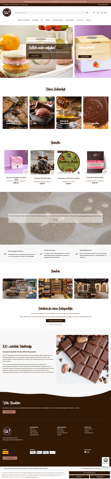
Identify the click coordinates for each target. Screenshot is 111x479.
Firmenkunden (88, 429)
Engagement (33, 430)
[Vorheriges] (3, 168)
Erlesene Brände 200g (42, 178)
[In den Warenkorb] (26, 172)
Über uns (32, 429)
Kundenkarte (60, 430)
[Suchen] (87, 12)
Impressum (7, 468)
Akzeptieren (56, 219)
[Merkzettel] (94, 12)
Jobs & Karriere (34, 432)
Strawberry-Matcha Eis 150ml (69, 178)
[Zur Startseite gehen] (7, 12)
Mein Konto (60, 429)
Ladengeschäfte (34, 434)
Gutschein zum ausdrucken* (55, 320)
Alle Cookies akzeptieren (90, 472)
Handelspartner (88, 432)
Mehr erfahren (12, 294)
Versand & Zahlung (62, 432)
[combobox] (49, 12)
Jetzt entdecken (35, 55)
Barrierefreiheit (43, 468)
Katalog (86, 430)
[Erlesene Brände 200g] (42, 162)
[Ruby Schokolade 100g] (95, 162)
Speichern (79, 476)
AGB (18, 468)
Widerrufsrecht (24, 468)
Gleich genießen (85, 56)
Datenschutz (13, 468)
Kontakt (99, 4)
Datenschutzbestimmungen (85, 216)
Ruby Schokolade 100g (94, 177)
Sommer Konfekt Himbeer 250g (16, 178)
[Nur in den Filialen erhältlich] (79, 173)
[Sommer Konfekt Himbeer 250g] (16, 162)
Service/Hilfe (105, 4)
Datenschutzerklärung (31, 477)
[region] (55, 168)
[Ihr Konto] (98, 12)
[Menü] (108, 458)
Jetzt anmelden (9, 411)
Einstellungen (100, 476)
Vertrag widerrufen (9, 458)
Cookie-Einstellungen (34, 468)
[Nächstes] (108, 168)
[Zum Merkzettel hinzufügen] (26, 152)
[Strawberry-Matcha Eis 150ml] (69, 162)
